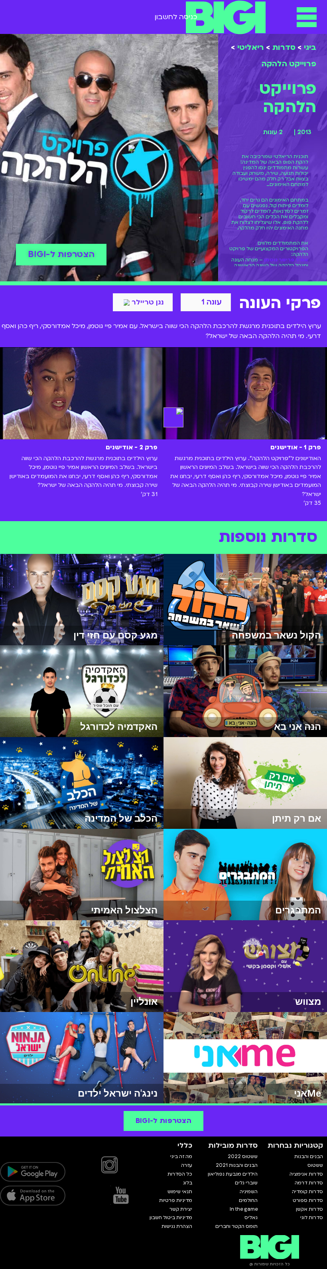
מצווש (308, 1001)
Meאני (307, 1093)
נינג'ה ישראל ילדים (118, 1093)
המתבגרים (298, 910)
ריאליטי (250, 47)
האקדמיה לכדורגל (119, 726)
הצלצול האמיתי (124, 910)
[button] (307, 17)
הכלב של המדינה (121, 818)
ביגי (310, 47)
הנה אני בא (297, 726)
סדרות (283, 47)
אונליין (144, 1001)
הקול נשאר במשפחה (276, 635)
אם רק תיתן (296, 818)
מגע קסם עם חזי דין (115, 635)
